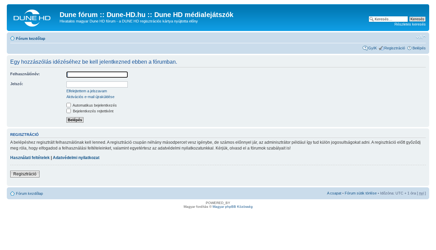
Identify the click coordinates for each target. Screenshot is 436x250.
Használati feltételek (30, 157)
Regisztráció (394, 48)
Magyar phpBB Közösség (233, 206)
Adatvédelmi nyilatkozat (76, 157)
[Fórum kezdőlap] (34, 17)
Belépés (419, 48)
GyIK (372, 48)
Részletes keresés (410, 24)
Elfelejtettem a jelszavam (86, 91)
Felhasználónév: (25, 74)
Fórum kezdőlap (30, 38)
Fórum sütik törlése (361, 193)
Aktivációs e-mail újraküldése (90, 97)
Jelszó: (16, 84)
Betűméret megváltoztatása (421, 37)
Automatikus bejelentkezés (94, 105)
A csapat (334, 193)
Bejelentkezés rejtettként (92, 111)
